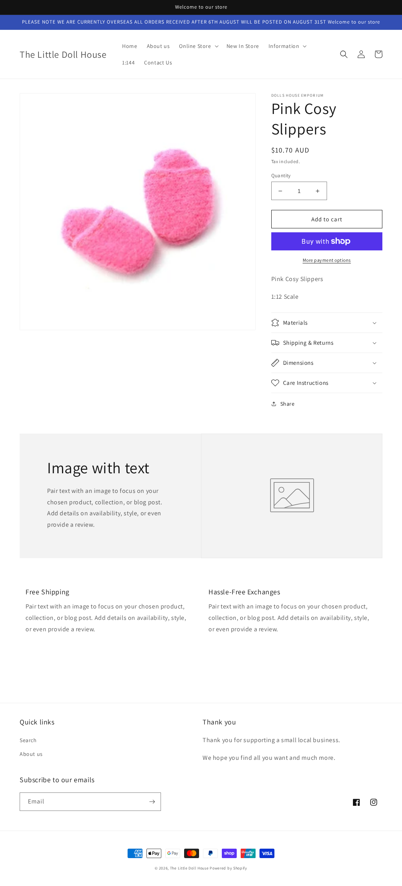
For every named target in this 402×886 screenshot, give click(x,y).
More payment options (327, 260)
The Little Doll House (189, 868)
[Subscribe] (152, 801)
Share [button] (287, 403)
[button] (197, 46)
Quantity (281, 175)
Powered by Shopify (228, 868)
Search (28, 740)
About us (31, 753)
